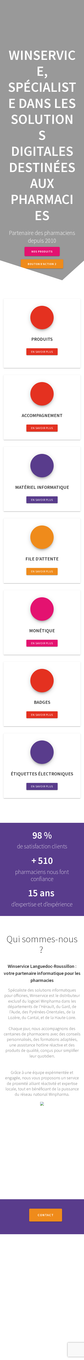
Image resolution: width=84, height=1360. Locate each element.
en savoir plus (42, 351)
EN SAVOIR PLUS (42, 500)
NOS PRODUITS (42, 251)
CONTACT (46, 1215)
